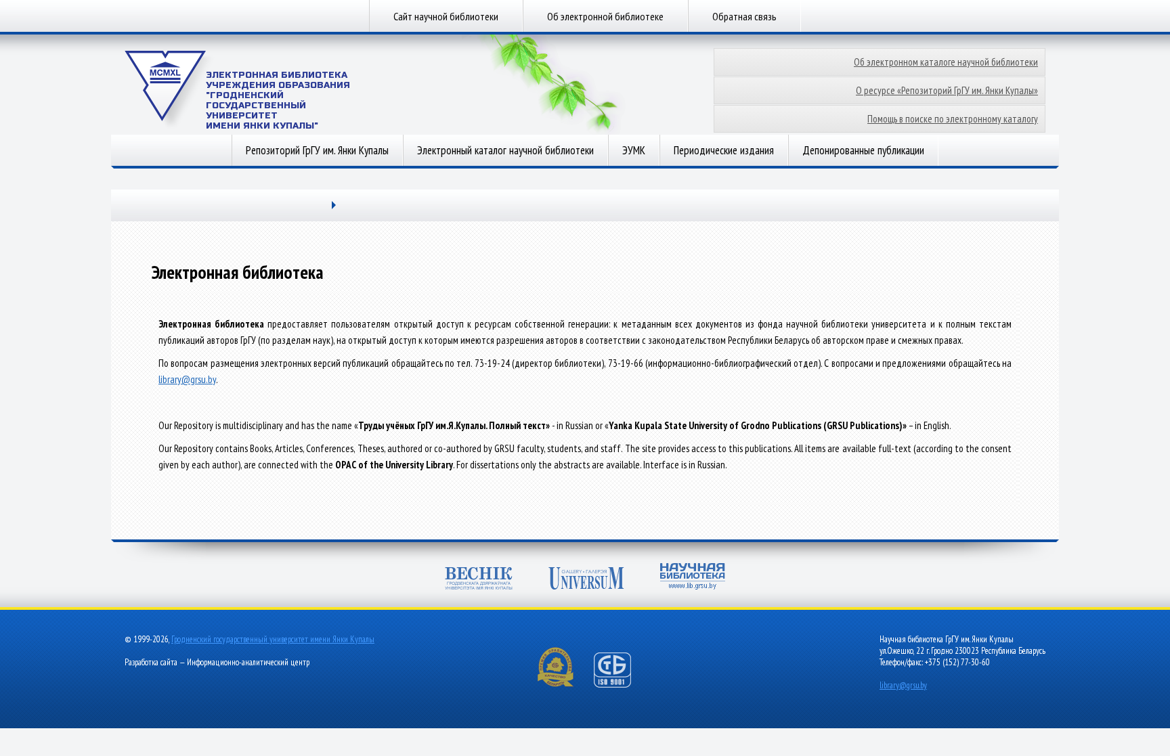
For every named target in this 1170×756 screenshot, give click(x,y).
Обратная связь (744, 16)
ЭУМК (633, 150)
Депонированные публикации (863, 150)
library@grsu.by (187, 379)
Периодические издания (724, 150)
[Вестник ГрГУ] (479, 579)
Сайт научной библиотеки (445, 16)
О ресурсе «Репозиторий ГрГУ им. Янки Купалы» (947, 90)
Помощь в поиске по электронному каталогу (952, 118)
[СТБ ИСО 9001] (621, 684)
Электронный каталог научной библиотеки (505, 150)
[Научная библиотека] (692, 577)
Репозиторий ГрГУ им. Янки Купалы (317, 150)
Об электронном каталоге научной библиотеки (946, 61)
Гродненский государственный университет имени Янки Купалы (272, 639)
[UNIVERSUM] (586, 579)
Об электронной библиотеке (605, 16)
